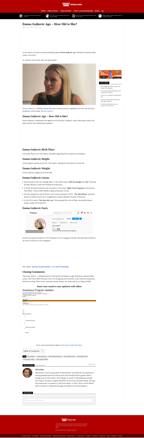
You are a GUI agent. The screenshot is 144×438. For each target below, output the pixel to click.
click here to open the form (71, 345)
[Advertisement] (59, 40)
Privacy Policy (71, 436)
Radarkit (113, 436)
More (97, 11)
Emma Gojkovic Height (28, 359)
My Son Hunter (46, 111)
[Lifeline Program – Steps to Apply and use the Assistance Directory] (100, 16)
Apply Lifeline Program (83, 11)
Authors (88, 436)
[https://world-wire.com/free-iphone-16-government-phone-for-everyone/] (110, 74)
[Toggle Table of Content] (42, 350)
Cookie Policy (80, 436)
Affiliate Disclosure (45, 436)
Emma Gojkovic (28, 108)
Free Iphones (66, 11)
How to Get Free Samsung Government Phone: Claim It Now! (86, 16)
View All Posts (91, 364)
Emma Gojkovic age (42, 356)
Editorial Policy (26, 436)
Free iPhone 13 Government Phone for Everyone (32, 16)
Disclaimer (35, 436)
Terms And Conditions (59, 436)
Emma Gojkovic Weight (42, 359)
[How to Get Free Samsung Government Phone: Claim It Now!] (74, 16)
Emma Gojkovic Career (69, 356)
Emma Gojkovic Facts (82, 356)
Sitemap (120, 436)
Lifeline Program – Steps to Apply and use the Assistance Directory (112, 16)
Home (43, 11)
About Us (102, 436)
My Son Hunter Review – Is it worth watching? (50, 267)
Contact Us (95, 436)
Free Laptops (52, 11)
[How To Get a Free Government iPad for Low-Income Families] (47, 16)
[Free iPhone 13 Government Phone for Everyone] (21, 16)
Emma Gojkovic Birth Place (55, 356)
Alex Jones (26, 27)
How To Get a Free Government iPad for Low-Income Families (60, 16)
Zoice (108, 436)
